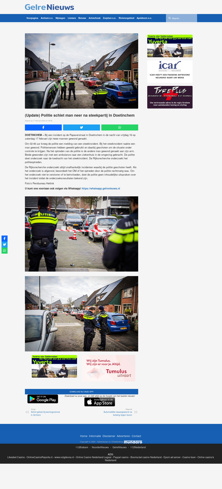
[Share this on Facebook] (43, 127)
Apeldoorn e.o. (144, 17)
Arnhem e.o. (47, 17)
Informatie (95, 436)
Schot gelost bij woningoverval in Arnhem (45, 412)
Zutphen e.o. (109, 17)
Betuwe (82, 17)
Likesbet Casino (16, 457)
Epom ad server (172, 457)
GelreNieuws (120, 447)
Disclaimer (109, 436)
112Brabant (82, 447)
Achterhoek (95, 17)
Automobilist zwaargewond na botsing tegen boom (118, 412)
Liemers (72, 17)
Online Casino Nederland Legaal (93, 457)
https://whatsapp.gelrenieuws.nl (101, 188)
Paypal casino (121, 457)
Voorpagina (32, 17)
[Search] (169, 18)
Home (83, 436)
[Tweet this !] (81, 127)
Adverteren (123, 436)
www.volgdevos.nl (64, 457)
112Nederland (138, 447)
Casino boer (189, 457)
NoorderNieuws (100, 447)
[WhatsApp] (119, 127)
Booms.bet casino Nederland (146, 457)
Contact (136, 436)
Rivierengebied (126, 17)
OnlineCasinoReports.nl (40, 457)
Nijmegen (60, 17)
